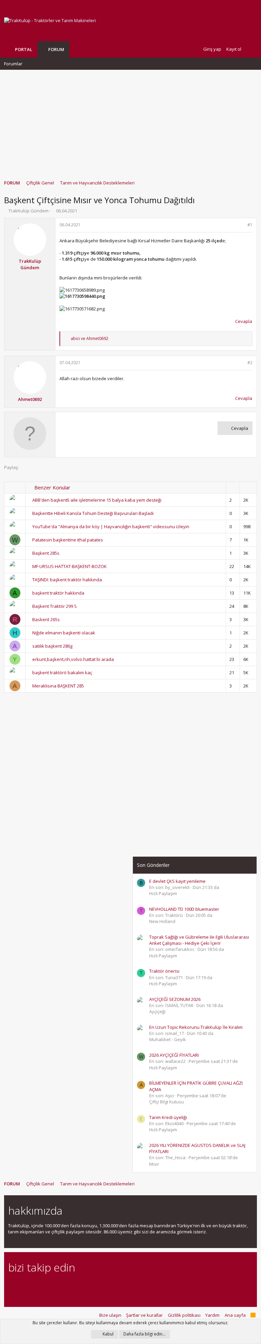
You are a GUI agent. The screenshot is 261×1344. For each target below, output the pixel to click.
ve (89, 338)
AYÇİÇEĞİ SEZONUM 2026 (175, 999)
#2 (250, 363)
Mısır (154, 1164)
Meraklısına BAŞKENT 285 (58, 686)
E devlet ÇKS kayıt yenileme (177, 881)
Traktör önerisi (164, 971)
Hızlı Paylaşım (163, 893)
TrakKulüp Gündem (28, 211)
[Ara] (251, 49)
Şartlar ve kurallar (144, 1315)
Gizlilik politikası (184, 1315)
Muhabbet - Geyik (167, 1039)
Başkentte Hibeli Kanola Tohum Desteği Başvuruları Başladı (93, 513)
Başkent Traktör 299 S (54, 606)
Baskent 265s (46, 619)
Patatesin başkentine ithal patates (67, 540)
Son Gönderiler (153, 865)
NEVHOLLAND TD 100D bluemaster (184, 909)
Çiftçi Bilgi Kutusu (166, 1102)
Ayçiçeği (157, 1011)
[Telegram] (60, 1286)
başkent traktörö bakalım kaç (62, 672)
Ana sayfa (235, 1315)
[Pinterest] (48, 1286)
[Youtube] (83, 1286)
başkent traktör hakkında (58, 593)
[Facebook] (12, 1286)
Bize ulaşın (110, 1315)
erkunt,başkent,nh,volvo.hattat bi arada (73, 659)
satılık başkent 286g (52, 646)
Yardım (212, 1315)
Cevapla (243, 321)
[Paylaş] (241, 225)
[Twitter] (71, 1286)
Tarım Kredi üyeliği (168, 1117)
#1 (250, 225)
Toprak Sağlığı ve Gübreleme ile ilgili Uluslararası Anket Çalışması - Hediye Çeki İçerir (199, 940)
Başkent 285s (45, 553)
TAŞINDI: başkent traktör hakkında (67, 580)
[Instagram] (24, 1286)
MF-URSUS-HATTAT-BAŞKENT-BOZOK (69, 566)
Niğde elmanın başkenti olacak (63, 633)
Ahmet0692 (30, 399)
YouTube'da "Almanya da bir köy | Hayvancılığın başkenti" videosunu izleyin (110, 526)
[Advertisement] (130, 121)
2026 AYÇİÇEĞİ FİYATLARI (174, 1055)
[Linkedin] (36, 1286)
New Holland (162, 921)
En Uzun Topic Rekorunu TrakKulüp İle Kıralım (196, 1027)
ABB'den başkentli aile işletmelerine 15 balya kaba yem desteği (96, 500)
